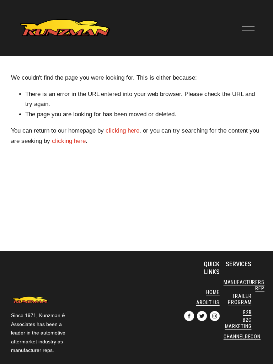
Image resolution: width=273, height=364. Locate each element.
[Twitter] (202, 316)
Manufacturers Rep (244, 285)
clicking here (122, 130)
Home (212, 292)
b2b (247, 313)
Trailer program (239, 299)
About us (208, 303)
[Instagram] (215, 316)
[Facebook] (189, 316)
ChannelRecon (242, 337)
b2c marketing (238, 323)
